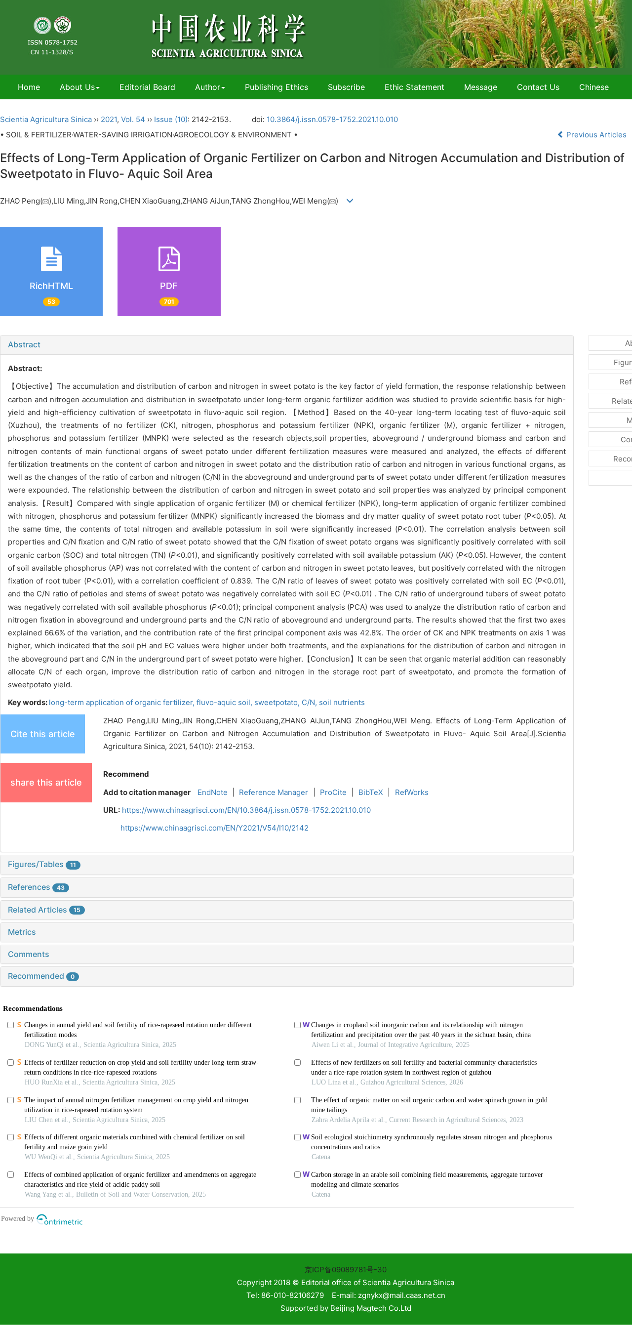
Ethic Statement (414, 87)
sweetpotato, (278, 702)
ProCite (333, 792)
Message (480, 87)
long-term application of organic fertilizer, (123, 702)
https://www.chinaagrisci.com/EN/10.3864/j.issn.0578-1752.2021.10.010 (246, 810)
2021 (109, 119)
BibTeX (370, 792)
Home (29, 87)
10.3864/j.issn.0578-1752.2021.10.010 (332, 119)
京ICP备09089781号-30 (346, 1269)
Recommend (126, 774)
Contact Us (538, 87)
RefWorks (412, 792)
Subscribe (346, 87)
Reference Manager (273, 792)
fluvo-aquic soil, (225, 702)
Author (207, 87)
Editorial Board (147, 87)
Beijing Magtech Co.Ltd (370, 1308)
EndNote (213, 792)
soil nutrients (342, 702)
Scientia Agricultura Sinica (46, 119)
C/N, (310, 702)
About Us (77, 87)
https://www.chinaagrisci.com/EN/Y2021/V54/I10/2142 (214, 828)
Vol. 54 (133, 119)
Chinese (594, 87)
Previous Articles (596, 134)
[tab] (286, 344)
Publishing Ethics (276, 87)
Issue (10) (171, 119)
